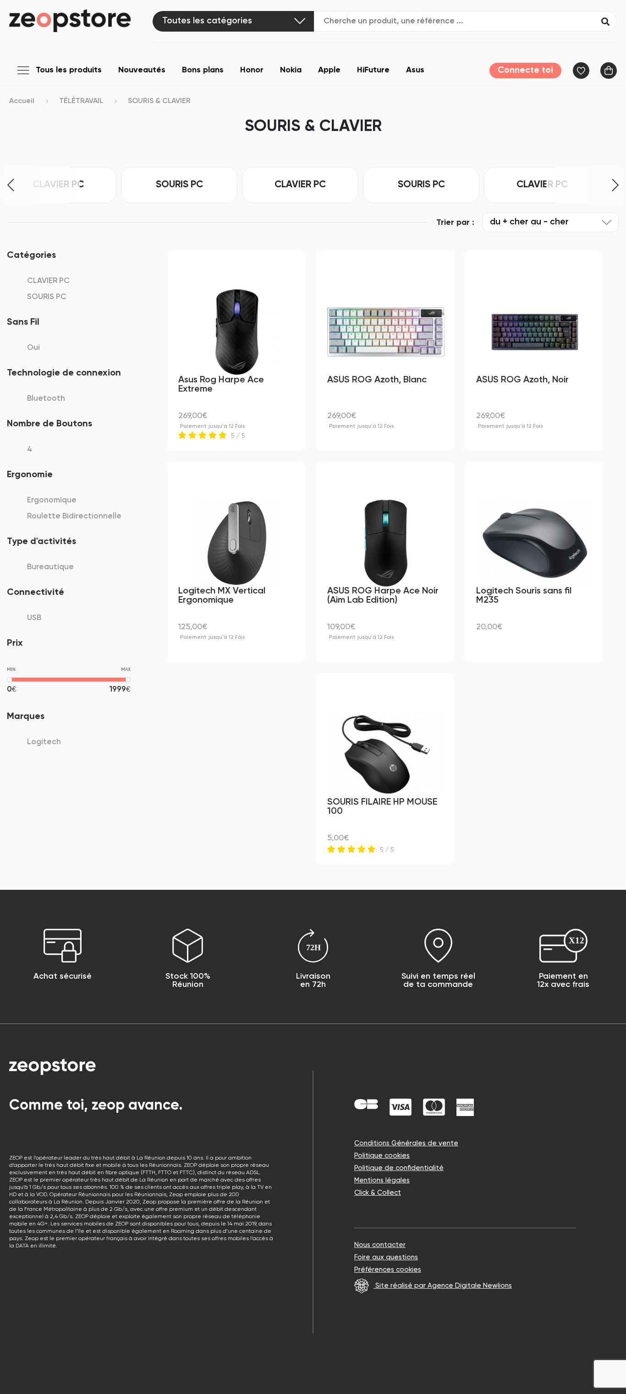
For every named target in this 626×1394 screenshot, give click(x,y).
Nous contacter (380, 1245)
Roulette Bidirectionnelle (74, 516)
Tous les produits (69, 70)
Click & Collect (377, 1192)
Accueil (21, 101)
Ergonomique (52, 500)
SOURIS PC (179, 185)
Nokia (291, 70)
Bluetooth (46, 399)
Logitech (44, 742)
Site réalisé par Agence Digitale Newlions (442, 1285)
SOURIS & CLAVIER (159, 101)
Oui (33, 348)
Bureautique (50, 567)
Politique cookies (382, 1155)
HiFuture (373, 70)
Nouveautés (141, 70)
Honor (252, 70)
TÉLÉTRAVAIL (81, 101)
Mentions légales (382, 1180)
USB (34, 618)
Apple (329, 70)
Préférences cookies (387, 1269)
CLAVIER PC (300, 185)
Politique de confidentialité (399, 1168)
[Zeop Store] (81, 20)
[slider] (9, 679)
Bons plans (203, 70)
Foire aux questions (386, 1257)
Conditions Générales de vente (406, 1143)
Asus (415, 70)
